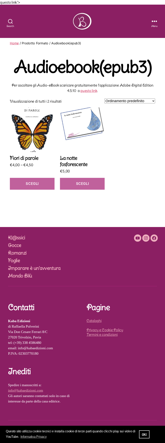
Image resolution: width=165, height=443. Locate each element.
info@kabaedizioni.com (25, 390)
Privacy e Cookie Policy (105, 330)
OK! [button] (144, 434)
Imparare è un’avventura (34, 268)
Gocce (14, 245)
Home (14, 43)
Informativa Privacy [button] (34, 436)
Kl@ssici (16, 237)
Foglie (14, 260)
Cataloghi (94, 320)
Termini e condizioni (102, 334)
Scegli (32, 184)
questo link (88, 90)
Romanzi (17, 253)
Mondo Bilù (20, 276)
